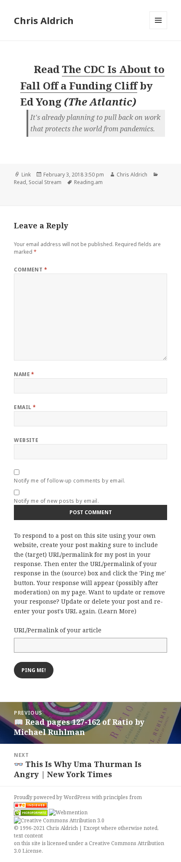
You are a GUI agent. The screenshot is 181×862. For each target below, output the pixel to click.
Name (24, 374)
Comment (30, 269)
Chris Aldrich (44, 20)
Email (25, 407)
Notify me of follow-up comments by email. (69, 480)
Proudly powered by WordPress (53, 797)
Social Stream (45, 182)
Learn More (117, 611)
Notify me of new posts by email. (56, 500)
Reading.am (88, 182)
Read (20, 182)
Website (26, 440)
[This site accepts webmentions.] (68, 812)
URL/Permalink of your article (57, 630)
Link (26, 174)
